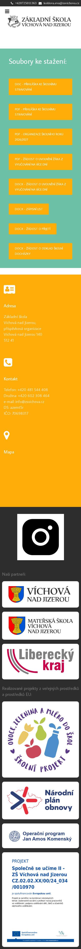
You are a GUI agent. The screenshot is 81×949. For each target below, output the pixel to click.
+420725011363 (26, 3)
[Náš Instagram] (40, 537)
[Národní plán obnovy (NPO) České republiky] (40, 800)
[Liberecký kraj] (40, 662)
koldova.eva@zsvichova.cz (61, 3)
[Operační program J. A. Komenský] (40, 835)
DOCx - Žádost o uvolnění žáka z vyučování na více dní (40, 186)
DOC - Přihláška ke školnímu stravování (35, 86)
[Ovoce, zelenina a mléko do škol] (40, 739)
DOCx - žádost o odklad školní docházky (39, 251)
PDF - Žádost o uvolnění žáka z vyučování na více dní (39, 161)
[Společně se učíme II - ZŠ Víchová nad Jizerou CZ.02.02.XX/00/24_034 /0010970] (40, 899)
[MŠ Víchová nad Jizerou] (40, 626)
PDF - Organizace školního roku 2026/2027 (39, 136)
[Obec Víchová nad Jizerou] (40, 594)
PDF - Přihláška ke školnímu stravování (35, 111)
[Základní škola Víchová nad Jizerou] (39, 21)
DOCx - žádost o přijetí (32, 229)
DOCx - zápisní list (29, 209)
